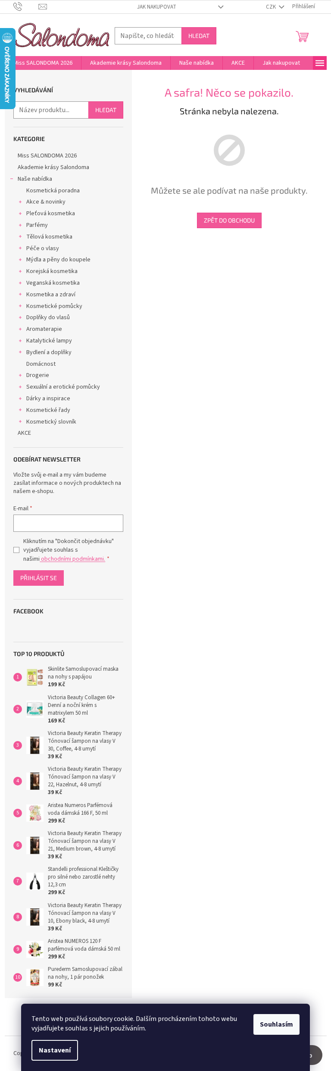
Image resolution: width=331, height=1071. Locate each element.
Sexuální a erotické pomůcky (63, 387)
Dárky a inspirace (48, 398)
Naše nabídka (35, 179)
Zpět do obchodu (229, 220)
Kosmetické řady (48, 410)
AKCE (24, 433)
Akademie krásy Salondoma (53, 167)
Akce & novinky (46, 202)
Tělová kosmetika (49, 236)
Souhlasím (276, 1024)
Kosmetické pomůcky (54, 306)
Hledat (198, 35)
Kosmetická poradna (53, 190)
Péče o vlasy (42, 248)
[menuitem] (43, 63)
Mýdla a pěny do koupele (58, 259)
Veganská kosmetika (53, 283)
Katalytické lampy (49, 340)
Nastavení (55, 1050)
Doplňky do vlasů (48, 317)
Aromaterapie (44, 329)
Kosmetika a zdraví (50, 294)
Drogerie (37, 375)
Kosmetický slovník (51, 422)
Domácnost (41, 364)
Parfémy (37, 225)
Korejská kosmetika (52, 271)
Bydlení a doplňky (49, 352)
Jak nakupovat (156, 7)
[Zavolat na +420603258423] (26, 6)
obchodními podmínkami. (72, 559)
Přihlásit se (38, 577)
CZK (271, 7)
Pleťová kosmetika (50, 213)
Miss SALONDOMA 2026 (47, 155)
